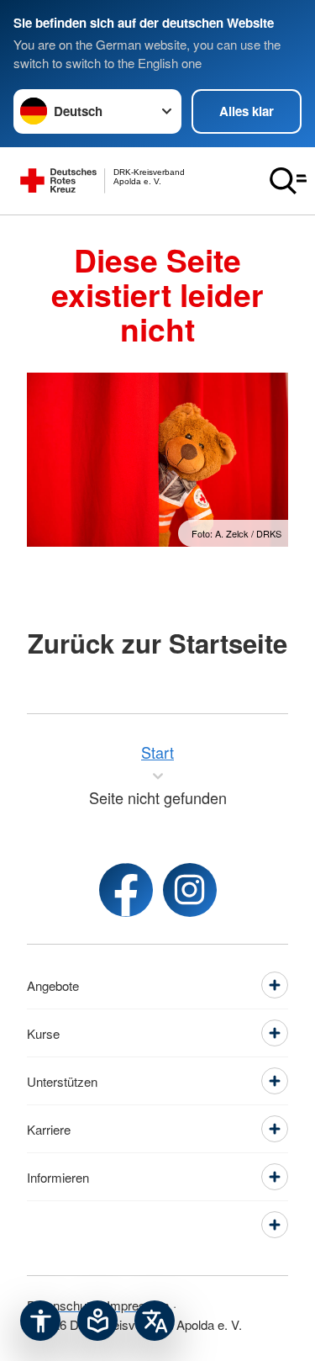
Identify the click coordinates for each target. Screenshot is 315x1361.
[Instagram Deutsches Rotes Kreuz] (190, 890)
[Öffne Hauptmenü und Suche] (288, 181)
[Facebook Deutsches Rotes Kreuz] (126, 890)
